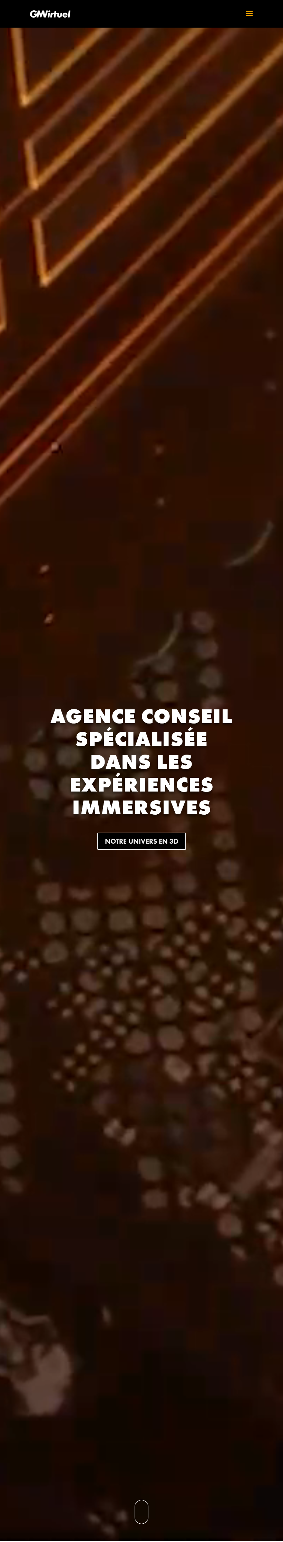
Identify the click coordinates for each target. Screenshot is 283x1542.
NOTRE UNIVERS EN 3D (141, 841)
